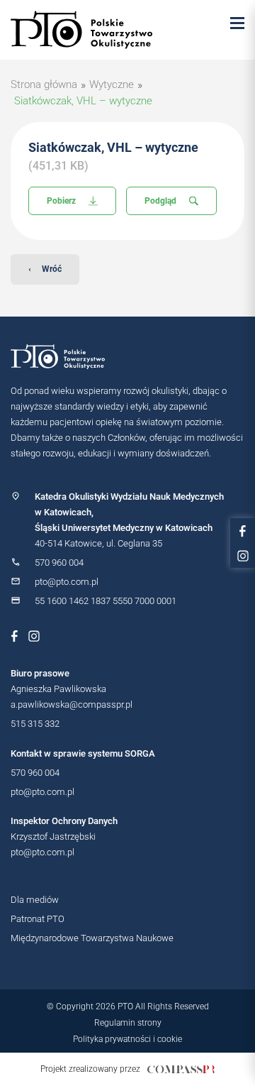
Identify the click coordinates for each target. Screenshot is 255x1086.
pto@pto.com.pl (66, 581)
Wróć (45, 269)
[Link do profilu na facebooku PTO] (242, 530)
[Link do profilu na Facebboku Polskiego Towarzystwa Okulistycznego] (14, 636)
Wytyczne (111, 84)
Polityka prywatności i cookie (127, 1039)
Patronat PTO (37, 919)
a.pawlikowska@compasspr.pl (71, 704)
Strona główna (44, 84)
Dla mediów (35, 899)
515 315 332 (35, 723)
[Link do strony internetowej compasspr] (181, 1069)
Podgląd (160, 201)
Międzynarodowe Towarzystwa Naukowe (92, 938)
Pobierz (61, 201)
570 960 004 (59, 562)
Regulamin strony (128, 1023)
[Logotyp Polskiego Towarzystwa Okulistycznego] (127, 356)
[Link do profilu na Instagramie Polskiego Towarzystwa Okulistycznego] (34, 636)
